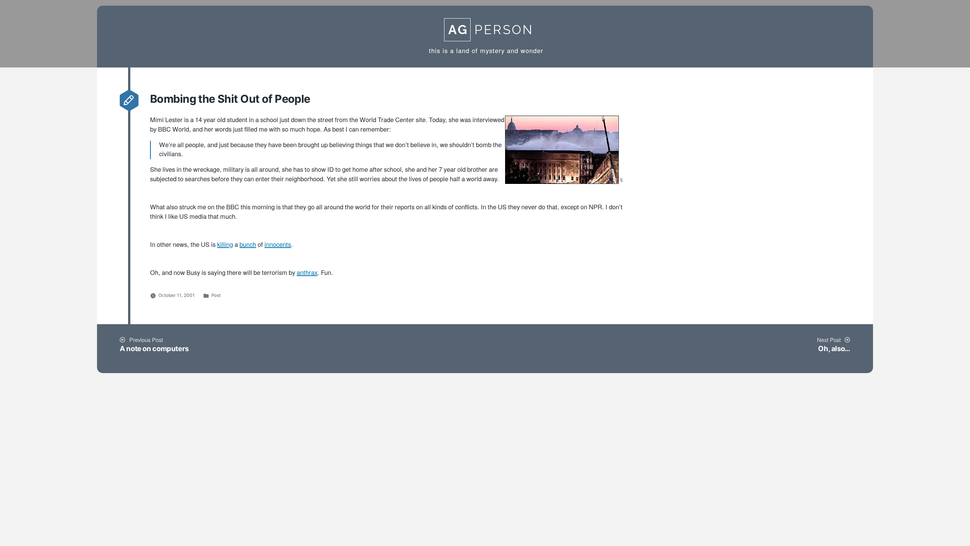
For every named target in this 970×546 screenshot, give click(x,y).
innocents (277, 245)
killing (225, 245)
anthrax (307, 273)
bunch (247, 245)
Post (216, 295)
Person (491, 29)
